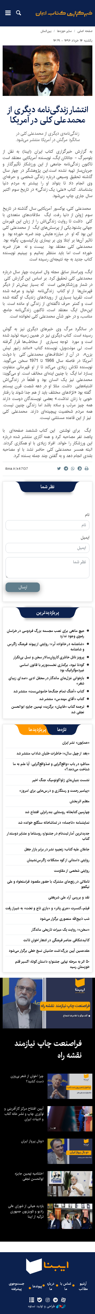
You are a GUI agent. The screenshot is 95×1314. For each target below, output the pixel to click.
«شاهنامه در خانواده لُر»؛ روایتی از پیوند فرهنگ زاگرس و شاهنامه (45, 646)
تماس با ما (65, 1286)
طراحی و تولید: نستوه (41, 1306)
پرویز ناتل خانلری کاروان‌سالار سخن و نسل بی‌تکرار (48, 657)
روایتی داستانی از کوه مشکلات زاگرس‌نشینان (58, 860)
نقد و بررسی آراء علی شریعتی (68, 897)
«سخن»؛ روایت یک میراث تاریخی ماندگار (60, 930)
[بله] (39, 1300)
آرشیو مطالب (83, 1286)
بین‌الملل (46, 31)
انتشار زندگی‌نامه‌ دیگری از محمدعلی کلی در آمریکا (47, 115)
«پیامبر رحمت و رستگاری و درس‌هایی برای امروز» (53, 791)
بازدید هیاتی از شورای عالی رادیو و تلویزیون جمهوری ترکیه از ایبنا (26, 1211)
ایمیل (85, 537)
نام (87, 515)
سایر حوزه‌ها (64, 31)
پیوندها (37, 1286)
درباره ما (50, 1286)
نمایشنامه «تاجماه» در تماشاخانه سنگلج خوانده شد (53, 823)
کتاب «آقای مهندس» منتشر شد (61, 699)
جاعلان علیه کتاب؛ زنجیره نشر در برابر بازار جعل (56, 849)
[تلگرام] (55, 1300)
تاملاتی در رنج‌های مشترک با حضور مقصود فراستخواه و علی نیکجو (48, 884)
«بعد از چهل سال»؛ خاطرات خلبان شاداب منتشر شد (52, 753)
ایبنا (64, 17)
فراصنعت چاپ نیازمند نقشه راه (48, 1049)
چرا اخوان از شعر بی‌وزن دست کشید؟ (27, 1078)
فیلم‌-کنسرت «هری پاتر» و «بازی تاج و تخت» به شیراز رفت (47, 908)
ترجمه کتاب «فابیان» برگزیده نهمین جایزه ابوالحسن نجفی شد (47, 709)
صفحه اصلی (84, 31)
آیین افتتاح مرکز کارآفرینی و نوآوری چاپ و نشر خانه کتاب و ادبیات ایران (24, 1114)
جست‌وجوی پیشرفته (16, 1286)
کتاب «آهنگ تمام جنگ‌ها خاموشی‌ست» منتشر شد (48, 691)
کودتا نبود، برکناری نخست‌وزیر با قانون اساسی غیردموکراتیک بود (52, 667)
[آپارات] (63, 1300)
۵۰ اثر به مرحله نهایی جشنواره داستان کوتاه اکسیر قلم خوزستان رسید (52, 964)
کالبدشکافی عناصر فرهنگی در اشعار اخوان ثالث (56, 940)
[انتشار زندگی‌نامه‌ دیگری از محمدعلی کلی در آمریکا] (47, 70)
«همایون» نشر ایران (75, 742)
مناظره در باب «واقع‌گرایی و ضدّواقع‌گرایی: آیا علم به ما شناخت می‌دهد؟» (51, 766)
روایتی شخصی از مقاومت (71, 871)
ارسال (22, 587)
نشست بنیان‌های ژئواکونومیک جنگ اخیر (60, 780)
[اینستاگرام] (47, 1300)
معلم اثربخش (79, 801)
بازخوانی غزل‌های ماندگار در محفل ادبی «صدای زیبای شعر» (46, 680)
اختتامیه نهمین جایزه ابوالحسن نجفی (29, 1176)
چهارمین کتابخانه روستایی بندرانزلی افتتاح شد (57, 812)
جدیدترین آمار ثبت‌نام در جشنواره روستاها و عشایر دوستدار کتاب (48, 836)
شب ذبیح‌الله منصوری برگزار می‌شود (64, 919)
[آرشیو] (31, 1300)
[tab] (62, 729)
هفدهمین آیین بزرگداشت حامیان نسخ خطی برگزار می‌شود (49, 951)
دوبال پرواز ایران (32, 1141)
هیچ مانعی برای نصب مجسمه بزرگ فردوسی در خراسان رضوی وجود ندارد (45, 633)
